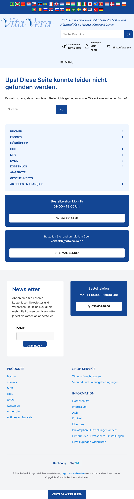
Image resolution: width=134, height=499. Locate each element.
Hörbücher (19, 143)
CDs (13, 149)
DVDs (14, 160)
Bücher (16, 131)
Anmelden (34, 345)
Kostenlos (18, 166)
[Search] (128, 34)
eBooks (16, 137)
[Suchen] (61, 109)
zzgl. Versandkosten (73, 473)
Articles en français (26, 184)
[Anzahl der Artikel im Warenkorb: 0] (108, 46)
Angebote (18, 172)
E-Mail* (20, 328)
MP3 (13, 154)
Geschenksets (21, 178)
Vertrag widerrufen (67, 494)
